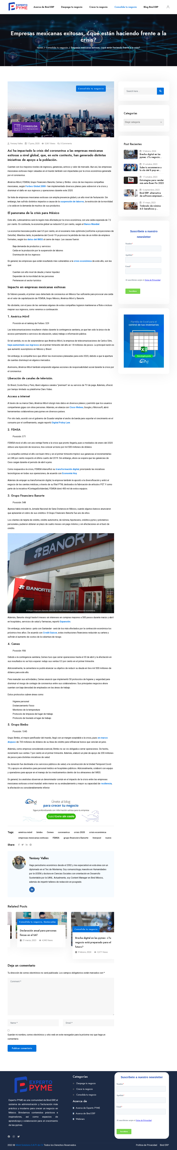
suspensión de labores (72, 201)
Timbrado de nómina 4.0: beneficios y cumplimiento (150, 208)
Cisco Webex (76, 407)
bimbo (40, 832)
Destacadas (42, 921)
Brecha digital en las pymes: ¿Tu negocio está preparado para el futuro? (85, 942)
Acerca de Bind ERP (44, 7)
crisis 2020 (79, 832)
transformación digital (67, 469)
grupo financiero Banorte (76, 838)
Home (40, 47)
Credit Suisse (50, 632)
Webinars (80, 1119)
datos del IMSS (35, 239)
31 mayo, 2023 (149, 202)
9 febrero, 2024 (149, 151)
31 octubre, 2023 (150, 164)
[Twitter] (22, 845)
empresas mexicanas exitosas (33, 838)
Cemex (50, 832)
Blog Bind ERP (151, 7)
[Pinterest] (30, 845)
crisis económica (83, 261)
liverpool (97, 838)
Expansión (65, 621)
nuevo (108, 838)
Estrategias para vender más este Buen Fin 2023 (152, 182)
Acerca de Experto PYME (88, 1108)
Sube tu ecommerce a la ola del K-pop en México (151, 170)
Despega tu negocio (71, 7)
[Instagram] (13, 1136)
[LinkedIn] (26, 845)
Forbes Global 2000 (35, 186)
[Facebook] (19, 845)
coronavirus (64, 832)
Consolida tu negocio (125, 7)
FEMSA (56, 838)
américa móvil (25, 832)
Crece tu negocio (98, 7)
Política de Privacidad (146, 1145)
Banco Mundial (91, 224)
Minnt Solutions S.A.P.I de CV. (29, 1145)
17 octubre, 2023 (150, 177)
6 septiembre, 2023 (151, 190)
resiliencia (106, 783)
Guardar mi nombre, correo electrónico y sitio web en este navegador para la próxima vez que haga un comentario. (56, 1036)
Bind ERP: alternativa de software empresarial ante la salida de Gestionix (152, 197)
